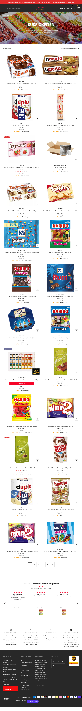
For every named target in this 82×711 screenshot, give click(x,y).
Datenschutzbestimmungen (10, 680)
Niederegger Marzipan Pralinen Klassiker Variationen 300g (21, 379)
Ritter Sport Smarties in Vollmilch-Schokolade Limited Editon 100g (22, 253)
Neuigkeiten (24, 665)
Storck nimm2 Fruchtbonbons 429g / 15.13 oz (60, 426)
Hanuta (60, 81)
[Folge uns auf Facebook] (53, 661)
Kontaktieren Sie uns (25, 676)
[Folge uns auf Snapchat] (58, 665)
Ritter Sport (22, 250)
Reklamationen (7, 672)
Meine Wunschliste (26, 662)
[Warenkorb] (78, 8)
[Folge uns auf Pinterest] (53, 665)
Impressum (6, 684)
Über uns (23, 668)
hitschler (60, 549)
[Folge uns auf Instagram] (62, 661)
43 (47, 564)
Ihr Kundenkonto (7, 660)
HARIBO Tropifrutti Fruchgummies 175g (60, 252)
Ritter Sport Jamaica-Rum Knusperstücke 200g (60, 296)
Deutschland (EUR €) (64, 8)
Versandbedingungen (11, 644)
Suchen (23, 660)
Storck (21, 81)
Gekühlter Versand (60, 167)
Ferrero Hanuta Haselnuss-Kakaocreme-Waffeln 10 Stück (60, 83)
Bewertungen (25, 670)
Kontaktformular (70, 2)
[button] (5, 603)
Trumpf (21, 335)
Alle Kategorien (25, 689)
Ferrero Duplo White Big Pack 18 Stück (21, 509)
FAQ (22, 673)
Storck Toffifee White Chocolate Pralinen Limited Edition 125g (60, 211)
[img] (41, 586)
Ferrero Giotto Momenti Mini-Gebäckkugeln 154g (60, 125)
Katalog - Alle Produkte (25, 686)
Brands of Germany (60, 165)
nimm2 (60, 424)
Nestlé (60, 466)
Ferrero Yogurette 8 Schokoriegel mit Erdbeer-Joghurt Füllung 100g (21, 168)
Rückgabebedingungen (9, 674)
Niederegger (22, 377)
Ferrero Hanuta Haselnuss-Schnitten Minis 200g (60, 509)
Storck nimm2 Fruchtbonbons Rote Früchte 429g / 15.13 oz (21, 551)
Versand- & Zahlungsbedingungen (9, 668)
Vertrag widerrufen (8, 688)
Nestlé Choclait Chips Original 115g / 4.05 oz (60, 468)
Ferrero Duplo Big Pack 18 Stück (21, 125)
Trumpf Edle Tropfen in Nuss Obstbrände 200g (21, 338)
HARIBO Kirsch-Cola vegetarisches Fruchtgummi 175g (21, 426)
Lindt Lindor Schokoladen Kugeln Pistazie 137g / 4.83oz (21, 468)
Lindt (60, 377)
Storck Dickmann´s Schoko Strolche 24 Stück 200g (22, 211)
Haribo (60, 250)
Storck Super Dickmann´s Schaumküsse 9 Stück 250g (21, 83)
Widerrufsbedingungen (9, 677)
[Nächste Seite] (52, 564)
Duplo (21, 123)
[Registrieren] (46, 685)
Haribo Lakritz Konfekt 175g (60, 338)
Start (4, 15)
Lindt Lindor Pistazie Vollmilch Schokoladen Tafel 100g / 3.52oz (60, 379)
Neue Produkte (25, 680)
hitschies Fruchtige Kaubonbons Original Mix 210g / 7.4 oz (60, 551)
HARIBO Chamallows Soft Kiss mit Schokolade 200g (21, 296)
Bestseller (24, 682)
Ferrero (60, 123)
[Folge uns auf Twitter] (58, 661)
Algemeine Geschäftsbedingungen (9, 663)
